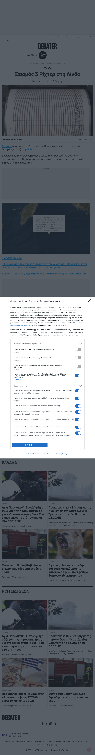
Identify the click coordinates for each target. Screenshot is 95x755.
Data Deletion (33, 454)
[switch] (78, 349)
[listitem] (47, 343)
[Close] (90, 301)
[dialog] (47, 377)
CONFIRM (29, 445)
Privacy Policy (61, 454)
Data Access (47, 454)
